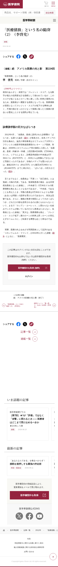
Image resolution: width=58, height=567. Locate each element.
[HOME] (4, 530)
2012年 (38, 530)
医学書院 (11, 4)
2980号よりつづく (13, 89)
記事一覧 (27, 530)
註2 (10, 171)
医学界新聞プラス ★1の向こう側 (27, 419)
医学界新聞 (14, 530)
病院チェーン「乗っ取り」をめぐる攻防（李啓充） (42, 305)
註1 (26, 137)
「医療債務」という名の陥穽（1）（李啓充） (14, 305)
